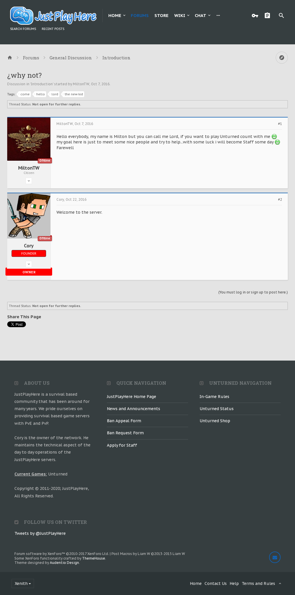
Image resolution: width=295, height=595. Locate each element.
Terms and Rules (258, 583)
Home (114, 15)
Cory (29, 246)
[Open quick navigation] (282, 58)
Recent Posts (53, 29)
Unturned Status (217, 408)
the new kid (74, 94)
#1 (280, 124)
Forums (140, 15)
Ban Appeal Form (124, 420)
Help (234, 583)
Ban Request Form (125, 432)
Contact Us (216, 583)
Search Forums (23, 29)
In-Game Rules (214, 396)
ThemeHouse (93, 558)
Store (161, 15)
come (25, 94)
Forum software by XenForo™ (61, 554)
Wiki (179, 15)
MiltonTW (81, 84)
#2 (280, 200)
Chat (200, 15)
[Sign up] (268, 15)
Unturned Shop (215, 420)
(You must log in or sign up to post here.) (253, 292)
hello (40, 94)
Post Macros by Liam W (148, 554)
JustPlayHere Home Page (131, 396)
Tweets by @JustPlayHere (40, 533)
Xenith (21, 583)
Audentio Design (64, 562)
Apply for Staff (122, 445)
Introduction (42, 84)
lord (55, 94)
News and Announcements (133, 408)
